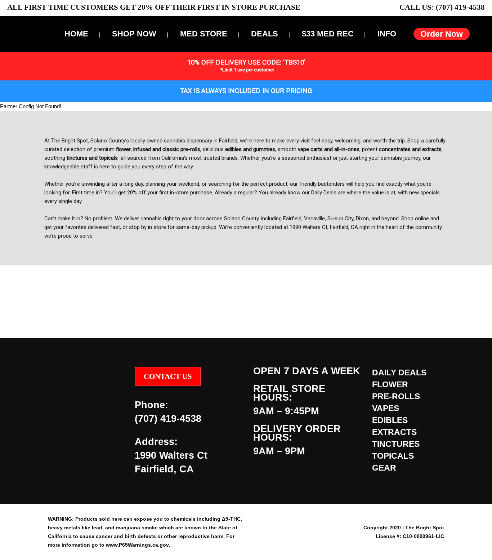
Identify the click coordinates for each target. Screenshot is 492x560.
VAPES (385, 408)
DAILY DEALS (399, 372)
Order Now (441, 34)
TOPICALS (393, 455)
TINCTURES (396, 444)
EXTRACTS (394, 432)
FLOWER (390, 384)
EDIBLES (390, 420)
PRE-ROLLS (396, 396)
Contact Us (168, 376)
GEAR (384, 467)
